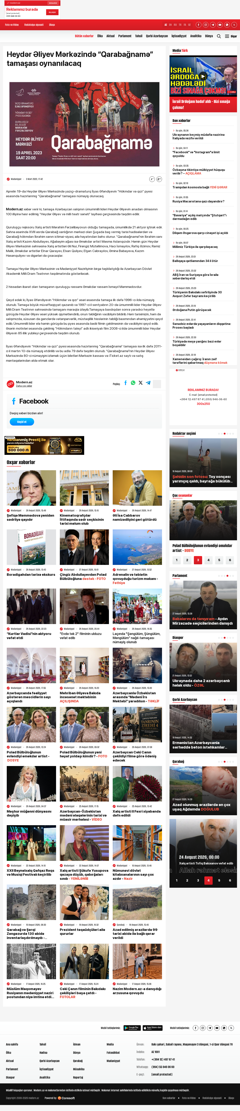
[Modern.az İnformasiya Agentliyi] (20, 1028)
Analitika (195, 35)
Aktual (110, 35)
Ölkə (100, 35)
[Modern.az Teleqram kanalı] (213, 25)
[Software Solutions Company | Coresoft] (66, 1098)
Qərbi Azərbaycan (157, 35)
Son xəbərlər (169, 1098)
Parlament (124, 35)
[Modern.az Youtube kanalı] (220, 25)
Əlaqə (52, 25)
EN (170, 25)
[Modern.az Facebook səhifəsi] (198, 25)
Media (110, 1044)
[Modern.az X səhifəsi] (234, 25)
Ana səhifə (12, 1044)
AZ (166, 25)
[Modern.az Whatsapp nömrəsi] (227, 25)
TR (180, 25)
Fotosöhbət (113, 1052)
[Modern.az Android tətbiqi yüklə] (132, 1028)
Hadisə (43, 1052)
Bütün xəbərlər (84, 35)
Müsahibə (78, 1069)
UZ (189, 25)
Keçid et (22, 422)
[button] (219, 434)
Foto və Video (12, 25)
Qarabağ (78, 1061)
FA (185, 25)
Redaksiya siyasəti (34, 25)
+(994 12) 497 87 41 (163, 1059)
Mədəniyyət (113, 1061)
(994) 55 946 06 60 (163, 1067)
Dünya (209, 35)
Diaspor (10, 1077)
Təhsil (138, 35)
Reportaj (78, 1077)
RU (175, 25)
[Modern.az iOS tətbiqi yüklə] (153, 1028)
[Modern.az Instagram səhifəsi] (205, 25)
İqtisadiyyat (179, 35)
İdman (76, 1044)
